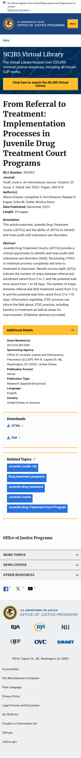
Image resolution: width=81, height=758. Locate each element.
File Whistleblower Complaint (20, 678)
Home (6, 40)
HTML (16, 425)
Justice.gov (9, 741)
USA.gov (7, 732)
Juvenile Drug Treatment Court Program (37, 507)
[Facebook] (7, 590)
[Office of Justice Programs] (8, 23)
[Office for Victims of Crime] (40, 644)
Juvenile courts (19, 497)
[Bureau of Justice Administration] (15, 630)
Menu (73, 23)
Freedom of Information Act (19, 723)
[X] (19, 590)
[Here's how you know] (40, 6)
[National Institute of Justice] (65, 630)
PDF (14, 438)
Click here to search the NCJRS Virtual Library (40, 84)
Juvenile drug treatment (25, 487)
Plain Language (11, 687)
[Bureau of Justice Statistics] (40, 632)
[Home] (41, 23)
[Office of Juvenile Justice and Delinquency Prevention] (15, 645)
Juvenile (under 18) (22, 466)
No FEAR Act (10, 714)
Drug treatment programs (26, 476)
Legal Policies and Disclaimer (21, 705)
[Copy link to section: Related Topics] (33, 459)
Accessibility (10, 669)
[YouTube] (32, 590)
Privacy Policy (11, 696)
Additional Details (20, 330)
